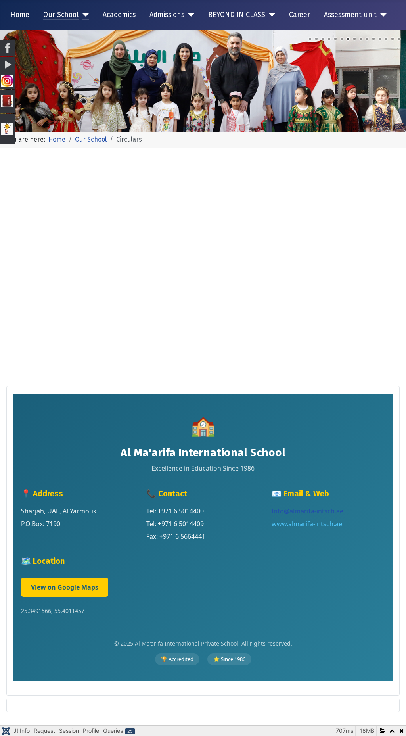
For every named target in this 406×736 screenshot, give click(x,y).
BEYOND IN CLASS (236, 15)
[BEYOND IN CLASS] (270, 15)
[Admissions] (189, 15)
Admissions (166, 15)
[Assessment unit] (382, 15)
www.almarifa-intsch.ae (307, 523)
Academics (119, 15)
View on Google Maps (64, 587)
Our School (61, 15)
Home (19, 15)
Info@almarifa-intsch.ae (307, 511)
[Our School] (84, 15)
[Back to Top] (392, 721)
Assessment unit (350, 15)
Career (299, 15)
